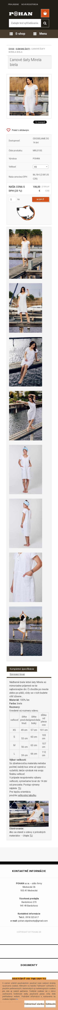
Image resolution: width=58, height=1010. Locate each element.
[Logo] (20, 13)
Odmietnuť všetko (34, 1004)
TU (19, 788)
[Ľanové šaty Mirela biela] (29, 96)
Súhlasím (51, 1004)
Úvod (11, 49)
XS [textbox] (35, 167)
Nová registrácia (29, 4)
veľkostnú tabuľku (27, 795)
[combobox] (40, 167)
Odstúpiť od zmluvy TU (29, 978)
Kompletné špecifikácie (22, 669)
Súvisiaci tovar (17, 674)
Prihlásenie (13, 4)
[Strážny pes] (26, 212)
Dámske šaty (23, 49)
